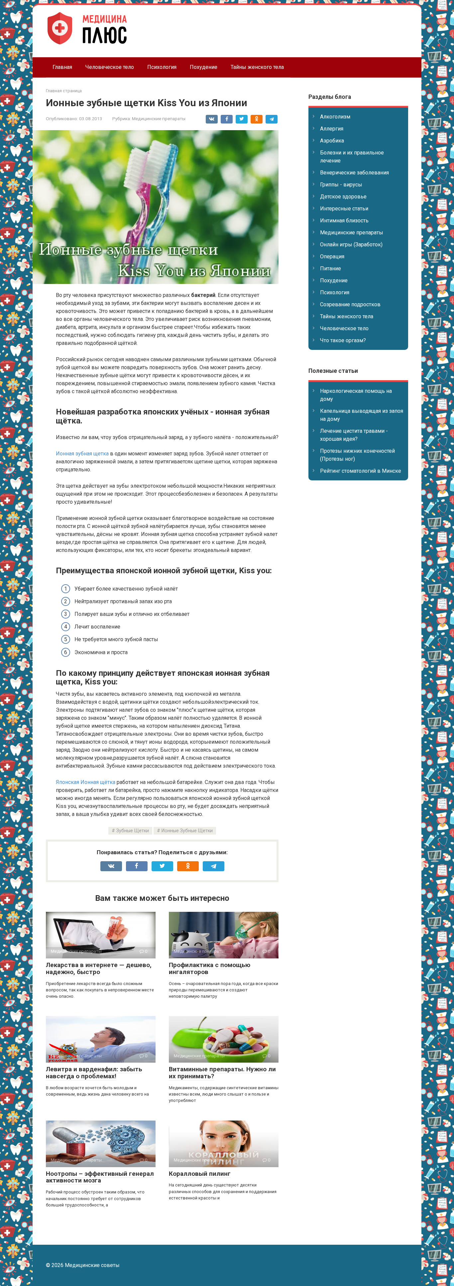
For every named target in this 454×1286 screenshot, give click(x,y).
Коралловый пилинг (200, 1173)
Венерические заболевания (354, 172)
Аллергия (331, 129)
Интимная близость (344, 220)
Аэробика (332, 140)
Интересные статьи (344, 208)
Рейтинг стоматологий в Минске (360, 471)
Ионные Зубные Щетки (187, 831)
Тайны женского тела (257, 67)
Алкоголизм (335, 117)
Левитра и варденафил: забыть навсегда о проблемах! (94, 1072)
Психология (161, 67)
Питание (330, 268)
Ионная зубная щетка (82, 453)
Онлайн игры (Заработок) (351, 244)
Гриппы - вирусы (341, 184)
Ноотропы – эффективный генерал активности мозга (100, 1177)
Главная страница (64, 90)
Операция (332, 256)
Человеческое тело (109, 67)
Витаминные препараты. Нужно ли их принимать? (222, 1072)
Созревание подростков (350, 304)
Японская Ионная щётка (85, 782)
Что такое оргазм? (343, 340)
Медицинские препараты (158, 118)
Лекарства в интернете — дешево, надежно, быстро (99, 968)
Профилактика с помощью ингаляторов (209, 968)
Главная (62, 67)
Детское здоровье (343, 196)
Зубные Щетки (132, 831)
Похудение (203, 67)
